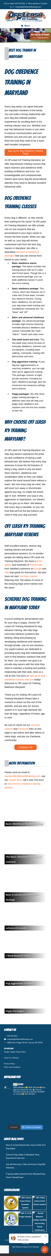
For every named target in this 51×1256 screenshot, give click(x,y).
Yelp (7, 572)
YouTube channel (28, 576)
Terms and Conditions (12, 1067)
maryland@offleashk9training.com (28, 7)
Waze (23, 1052)
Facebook (23, 729)
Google (38, 568)
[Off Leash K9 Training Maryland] (25, 16)
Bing (18, 1052)
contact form (15, 780)
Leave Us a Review (11, 1058)
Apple (13, 1052)
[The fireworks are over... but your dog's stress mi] (25, 1110)
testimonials (36, 565)
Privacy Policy (9, 1064)
